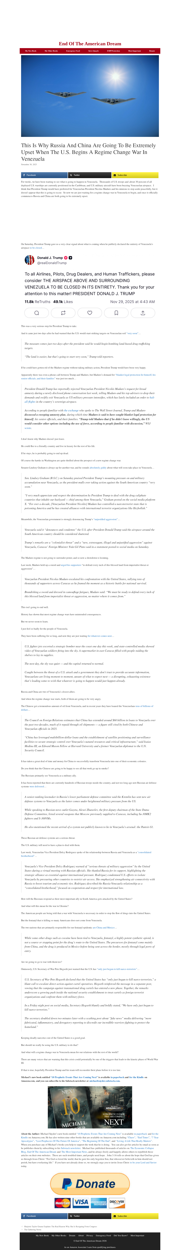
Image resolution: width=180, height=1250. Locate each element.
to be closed (36, 247)
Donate (152, 51)
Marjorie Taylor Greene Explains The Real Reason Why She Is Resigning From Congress (60, 1226)
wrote (28, 428)
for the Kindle (136, 1077)
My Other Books (51, 51)
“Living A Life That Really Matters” (134, 1141)
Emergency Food (73, 51)
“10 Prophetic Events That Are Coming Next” (74, 1077)
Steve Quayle (93, 51)
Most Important (134, 51)
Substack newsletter (70, 1148)
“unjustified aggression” (106, 519)
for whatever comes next (100, 635)
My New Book (30, 51)
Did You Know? (121, 1235)
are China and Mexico (104, 927)
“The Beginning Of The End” (96, 1141)
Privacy (89, 1235)
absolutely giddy (98, 467)
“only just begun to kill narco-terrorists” (117, 969)
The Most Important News (74, 1151)
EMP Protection (113, 51)
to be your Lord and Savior (143, 1162)
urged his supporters (71, 565)
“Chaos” (131, 1137)
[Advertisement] (90, 19)
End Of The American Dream (90, 43)
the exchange (71, 410)
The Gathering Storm (32, 1229)
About (81, 1235)
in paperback (117, 1077)
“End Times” (143, 1137)
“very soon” (132, 333)
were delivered (37, 786)
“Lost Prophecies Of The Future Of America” (57, 1141)
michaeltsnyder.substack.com (104, 1081)
